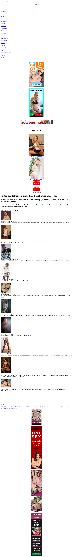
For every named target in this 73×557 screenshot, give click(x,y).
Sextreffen (3, 23)
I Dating (2, 18)
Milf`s (14, 407)
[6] (1, 399)
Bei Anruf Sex (4, 47)
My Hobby (49, 407)
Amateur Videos (9, 407)
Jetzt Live (3, 43)
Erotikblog (3, 57)
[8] (1, 402)
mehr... (69, 222)
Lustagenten (3, 11)
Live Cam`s (3, 26)
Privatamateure (4, 28)
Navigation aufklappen (6, 1)
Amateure (54, 407)
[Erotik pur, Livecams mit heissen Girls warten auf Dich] (36, 86)
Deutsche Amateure (13, 408)
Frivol (29, 407)
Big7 (27, 407)
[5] (1, 398)
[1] (1, 393)
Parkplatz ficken (4, 38)
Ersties (62, 407)
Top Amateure (4, 21)
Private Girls (3, 50)
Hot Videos (3, 16)
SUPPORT (3, 407)
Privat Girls (67, 407)
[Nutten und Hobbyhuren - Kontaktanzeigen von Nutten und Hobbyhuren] (36, 512)
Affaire (2, 35)
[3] (1, 395)
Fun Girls (44, 407)
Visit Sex (3, 30)
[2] (1, 394)
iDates (23, 407)
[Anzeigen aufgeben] (36, 184)
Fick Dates (3, 55)
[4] (1, 397)
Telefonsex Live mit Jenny (36, 156)
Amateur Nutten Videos (6, 52)
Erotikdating (3, 13)
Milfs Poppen (4, 40)
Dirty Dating (3, 33)
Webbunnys (3, 45)
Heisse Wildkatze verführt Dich (36, 179)
